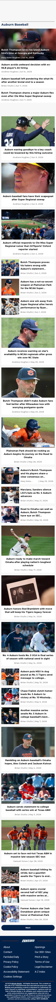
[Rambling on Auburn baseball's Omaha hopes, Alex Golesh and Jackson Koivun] (28, 749)
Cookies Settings (13, 976)
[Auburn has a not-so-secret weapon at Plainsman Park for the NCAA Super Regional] (28, 287)
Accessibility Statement (16, 971)
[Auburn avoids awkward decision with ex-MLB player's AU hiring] (28, 68)
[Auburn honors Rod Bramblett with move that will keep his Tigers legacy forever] (28, 597)
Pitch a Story (41, 956)
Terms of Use (42, 961)
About (7, 947)
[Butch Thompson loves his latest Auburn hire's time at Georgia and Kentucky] (28, 44)
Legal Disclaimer (43, 966)
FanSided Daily (11, 956)
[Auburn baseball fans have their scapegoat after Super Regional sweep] (28, 185)
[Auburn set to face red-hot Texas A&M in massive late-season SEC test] (28, 842)
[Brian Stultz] (7, 85)
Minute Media (16, 983)
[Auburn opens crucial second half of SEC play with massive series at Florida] (28, 894)
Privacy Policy (11, 961)
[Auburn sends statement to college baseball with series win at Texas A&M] (28, 795)
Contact (8, 952)
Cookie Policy (11, 966)
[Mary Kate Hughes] (10, 57)
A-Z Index (40, 971)
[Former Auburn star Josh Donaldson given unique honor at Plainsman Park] (28, 914)
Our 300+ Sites (43, 952)
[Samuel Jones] (20, 861)
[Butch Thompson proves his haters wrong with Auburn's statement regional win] (28, 267)
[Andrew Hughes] (9, 71)
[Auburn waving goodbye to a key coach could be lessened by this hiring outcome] (28, 138)
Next (28, 927)
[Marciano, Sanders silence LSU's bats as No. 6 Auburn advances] (28, 495)
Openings (40, 947)
